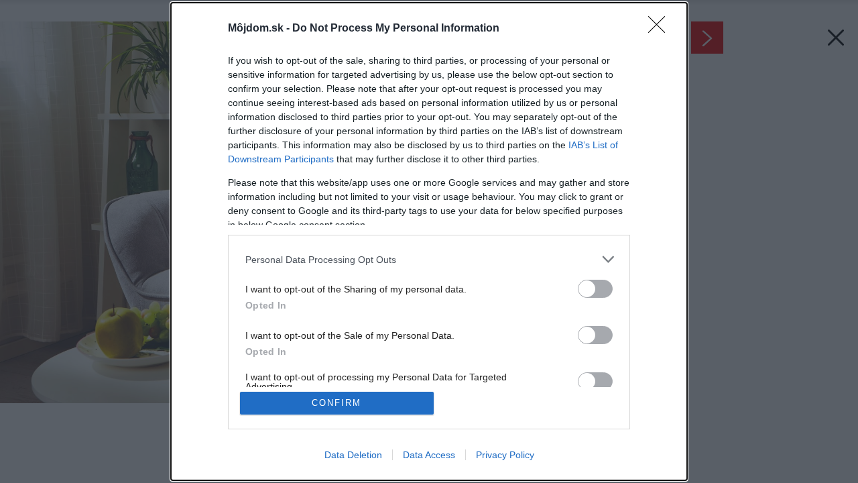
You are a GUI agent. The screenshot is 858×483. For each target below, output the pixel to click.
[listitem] (429, 259)
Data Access (429, 454)
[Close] (661, 29)
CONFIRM (336, 403)
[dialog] (429, 241)
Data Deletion (353, 454)
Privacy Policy (505, 454)
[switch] (595, 289)
